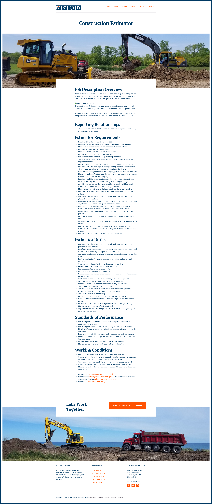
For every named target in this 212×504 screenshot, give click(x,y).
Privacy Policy (92, 497)
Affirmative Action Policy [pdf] (97, 381)
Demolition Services (99, 473)
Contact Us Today (122, 406)
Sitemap (120, 497)
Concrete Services (98, 476)
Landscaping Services (99, 479)
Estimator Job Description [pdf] (101, 374)
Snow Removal (97, 483)
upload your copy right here (105, 379)
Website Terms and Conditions (107, 497)
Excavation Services (98, 470)
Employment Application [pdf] (100, 376)
